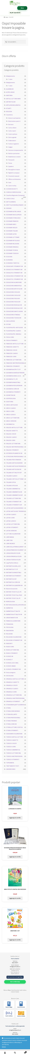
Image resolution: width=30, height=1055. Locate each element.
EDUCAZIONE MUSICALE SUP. (14, 308)
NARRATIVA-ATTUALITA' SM (14, 614)
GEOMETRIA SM (10, 395)
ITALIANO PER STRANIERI (13, 459)
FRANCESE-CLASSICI (12, 353)
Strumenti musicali (13, 176)
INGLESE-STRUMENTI (12, 450)
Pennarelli (11, 160)
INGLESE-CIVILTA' (11, 434)
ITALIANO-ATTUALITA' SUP (14, 472)
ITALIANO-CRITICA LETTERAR (15, 479)
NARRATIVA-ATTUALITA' (13, 611)
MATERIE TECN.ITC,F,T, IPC (14, 592)
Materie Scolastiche (11, 589)
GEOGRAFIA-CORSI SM (12, 389)
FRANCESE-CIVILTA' (11, 350)
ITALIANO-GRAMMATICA (13, 489)
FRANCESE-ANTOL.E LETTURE (15, 343)
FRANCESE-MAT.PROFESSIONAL (15, 363)
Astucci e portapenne (14, 118)
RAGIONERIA (10, 630)
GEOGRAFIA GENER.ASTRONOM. (15, 373)
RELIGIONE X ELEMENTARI (13, 637)
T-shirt (10, 79)
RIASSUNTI (9, 643)
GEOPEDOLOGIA (11, 398)
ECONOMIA (9, 260)
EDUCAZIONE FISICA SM (13, 298)
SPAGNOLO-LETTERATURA (14, 695)
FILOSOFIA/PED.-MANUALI (13, 334)
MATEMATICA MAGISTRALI (13, 572)
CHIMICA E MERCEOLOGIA (13, 192)
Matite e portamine (14, 153)
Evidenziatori (12, 140)
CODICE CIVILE (10, 198)
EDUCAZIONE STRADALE (13, 314)
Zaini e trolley (12, 185)
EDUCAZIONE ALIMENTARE (14, 282)
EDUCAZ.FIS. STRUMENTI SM (14, 273)
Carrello (23, 1051)
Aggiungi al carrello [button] (15, 817)
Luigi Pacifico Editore (12, 563)
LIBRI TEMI (9, 540)
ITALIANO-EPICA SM (12, 485)
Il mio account (5, 1052)
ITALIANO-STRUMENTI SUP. (14, 505)
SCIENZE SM (9, 656)
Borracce (10, 124)
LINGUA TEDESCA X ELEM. (13, 559)
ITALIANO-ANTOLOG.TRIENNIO (15, 466)
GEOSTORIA (9, 401)
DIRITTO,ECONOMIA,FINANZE (15, 205)
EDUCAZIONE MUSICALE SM (14, 305)
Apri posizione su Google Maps (15, 977)
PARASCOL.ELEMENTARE (13, 621)
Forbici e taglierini (13, 144)
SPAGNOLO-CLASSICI (12, 688)
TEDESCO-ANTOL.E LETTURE (14, 737)
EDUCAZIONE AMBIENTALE (14, 285)
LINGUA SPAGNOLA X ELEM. (14, 556)
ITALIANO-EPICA (11, 482)
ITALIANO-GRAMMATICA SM (14, 492)
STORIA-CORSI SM (11, 724)
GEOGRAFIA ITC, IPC (12, 379)
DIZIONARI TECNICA (12, 250)
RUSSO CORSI (10, 646)
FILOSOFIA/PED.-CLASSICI (13, 331)
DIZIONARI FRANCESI (12, 221)
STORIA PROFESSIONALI (13, 717)
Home (6, 17)
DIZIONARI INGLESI (11, 227)
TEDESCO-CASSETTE (12, 740)
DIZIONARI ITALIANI (12, 231)
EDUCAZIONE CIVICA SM (13, 292)
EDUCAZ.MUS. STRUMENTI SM (14, 276)
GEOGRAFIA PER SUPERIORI (14, 385)
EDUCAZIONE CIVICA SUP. (13, 295)
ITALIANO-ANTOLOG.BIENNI (14, 463)
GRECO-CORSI (10, 411)
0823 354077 (15, 962)
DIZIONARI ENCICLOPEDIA (13, 214)
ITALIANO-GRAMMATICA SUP (14, 495)
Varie (9, 182)
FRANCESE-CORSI (11, 356)
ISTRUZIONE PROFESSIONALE (15, 456)
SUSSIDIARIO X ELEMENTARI (14, 734)
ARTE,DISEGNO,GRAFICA (13, 105)
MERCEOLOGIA (10, 601)
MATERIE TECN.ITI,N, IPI (13, 598)
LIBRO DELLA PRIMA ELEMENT (15, 547)
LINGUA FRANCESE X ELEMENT (15, 550)
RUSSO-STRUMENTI (12, 653)
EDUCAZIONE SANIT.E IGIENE (14, 311)
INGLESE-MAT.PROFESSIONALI (15, 447)
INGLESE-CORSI (10, 440)
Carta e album (12, 128)
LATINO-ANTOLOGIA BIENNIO (15, 508)
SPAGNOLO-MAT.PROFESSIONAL (15, 698)
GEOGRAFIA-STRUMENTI (13, 392)
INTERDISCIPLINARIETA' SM (14, 453)
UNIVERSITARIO (10, 769)
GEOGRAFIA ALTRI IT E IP (13, 369)
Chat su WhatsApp (15, 981)
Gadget (10, 147)
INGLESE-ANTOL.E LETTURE (14, 427)
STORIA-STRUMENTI (12, 730)
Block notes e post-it (14, 121)
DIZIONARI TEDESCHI (12, 253)
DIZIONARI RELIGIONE (12, 244)
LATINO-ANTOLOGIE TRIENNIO (15, 511)
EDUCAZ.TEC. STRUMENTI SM (14, 279)
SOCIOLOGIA (9, 675)
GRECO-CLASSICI (11, 408)
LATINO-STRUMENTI (12, 527)
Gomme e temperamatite (15, 150)
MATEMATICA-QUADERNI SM (14, 585)
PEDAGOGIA (9, 624)
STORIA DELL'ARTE (11, 714)
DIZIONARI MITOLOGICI (13, 240)
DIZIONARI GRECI (11, 224)
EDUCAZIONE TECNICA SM (13, 318)
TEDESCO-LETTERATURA (13, 753)
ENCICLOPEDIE (10, 321)
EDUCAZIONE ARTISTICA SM (14, 289)
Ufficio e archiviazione (14, 179)
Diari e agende (12, 137)
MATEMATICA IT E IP (12, 569)
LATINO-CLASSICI (11, 514)
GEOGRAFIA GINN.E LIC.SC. (13, 376)
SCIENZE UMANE (11, 666)
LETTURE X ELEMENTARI (13, 534)
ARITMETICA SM (10, 102)
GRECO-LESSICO (11, 414)
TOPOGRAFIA (10, 763)
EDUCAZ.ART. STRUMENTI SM (14, 266)
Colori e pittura (12, 134)
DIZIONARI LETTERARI (12, 237)
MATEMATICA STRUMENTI (13, 576)
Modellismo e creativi (14, 157)
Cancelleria (9, 115)
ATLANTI (8, 108)
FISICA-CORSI (10, 337)
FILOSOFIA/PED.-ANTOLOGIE (14, 327)
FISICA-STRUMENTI (11, 340)
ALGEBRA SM (10, 89)
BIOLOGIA (9, 111)
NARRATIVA (9, 608)
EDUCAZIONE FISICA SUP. (13, 302)
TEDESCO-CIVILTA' (11, 743)
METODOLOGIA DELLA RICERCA (15, 605)
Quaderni (11, 166)
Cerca (15, 1052)
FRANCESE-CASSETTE (12, 347)
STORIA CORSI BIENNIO (13, 711)
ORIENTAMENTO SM (12, 617)
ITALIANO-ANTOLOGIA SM (13, 469)
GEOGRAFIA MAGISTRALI (13, 382)
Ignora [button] (4, 1047)
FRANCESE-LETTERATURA (13, 360)
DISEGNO (9, 208)
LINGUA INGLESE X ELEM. (13, 553)
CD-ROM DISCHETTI (12, 189)
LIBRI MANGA (10, 537)
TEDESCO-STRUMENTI (12, 759)
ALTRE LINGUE (10, 92)
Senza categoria (10, 672)
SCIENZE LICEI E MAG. (12, 663)
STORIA (8, 708)
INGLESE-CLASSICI (11, 437)
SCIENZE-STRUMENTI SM (13, 669)
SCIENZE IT (9, 659)
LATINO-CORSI (10, 518)
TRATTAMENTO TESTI (12, 766)
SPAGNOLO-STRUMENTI (13, 701)
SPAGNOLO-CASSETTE (12, 682)
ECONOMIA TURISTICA (12, 263)
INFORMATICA (10, 424)
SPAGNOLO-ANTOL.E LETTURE (15, 679)
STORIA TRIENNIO (11, 721)
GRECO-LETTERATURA (12, 418)
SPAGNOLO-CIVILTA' (12, 685)
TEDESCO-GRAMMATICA (13, 750)
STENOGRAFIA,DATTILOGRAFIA (15, 705)
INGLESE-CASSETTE (12, 430)
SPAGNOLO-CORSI (11, 692)
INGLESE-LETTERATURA (13, 443)
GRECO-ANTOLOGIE (12, 405)
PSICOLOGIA (9, 627)
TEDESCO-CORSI (11, 746)
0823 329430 (15, 1034)
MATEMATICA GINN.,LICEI (13, 566)
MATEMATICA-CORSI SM (13, 582)
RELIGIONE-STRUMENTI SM (14, 640)
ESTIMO (8, 324)
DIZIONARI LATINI (11, 234)
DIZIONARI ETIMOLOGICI (13, 218)
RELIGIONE (9, 634)
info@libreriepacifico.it (15, 1030)
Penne (10, 163)
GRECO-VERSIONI (11, 421)
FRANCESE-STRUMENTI (13, 366)
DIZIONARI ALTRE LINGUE (13, 211)
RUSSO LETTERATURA (12, 650)
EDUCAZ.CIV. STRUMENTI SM (14, 269)
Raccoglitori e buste (14, 169)
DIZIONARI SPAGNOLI (12, 247)
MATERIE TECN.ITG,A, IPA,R (14, 595)
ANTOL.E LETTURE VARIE (13, 98)
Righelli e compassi (13, 173)
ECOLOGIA (9, 256)
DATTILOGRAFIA (11, 202)
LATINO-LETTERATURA (13, 524)
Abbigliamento (10, 76)
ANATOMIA (9, 95)
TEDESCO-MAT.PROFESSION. (14, 756)
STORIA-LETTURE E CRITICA (14, 727)
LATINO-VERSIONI (11, 530)
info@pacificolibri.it (15, 966)
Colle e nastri (12, 131)
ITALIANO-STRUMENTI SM (13, 501)
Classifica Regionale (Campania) (15, 195)
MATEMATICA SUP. (11, 579)
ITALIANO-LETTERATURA (13, 498)
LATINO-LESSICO (11, 521)
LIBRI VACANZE (10, 543)
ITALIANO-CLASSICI (11, 476)
